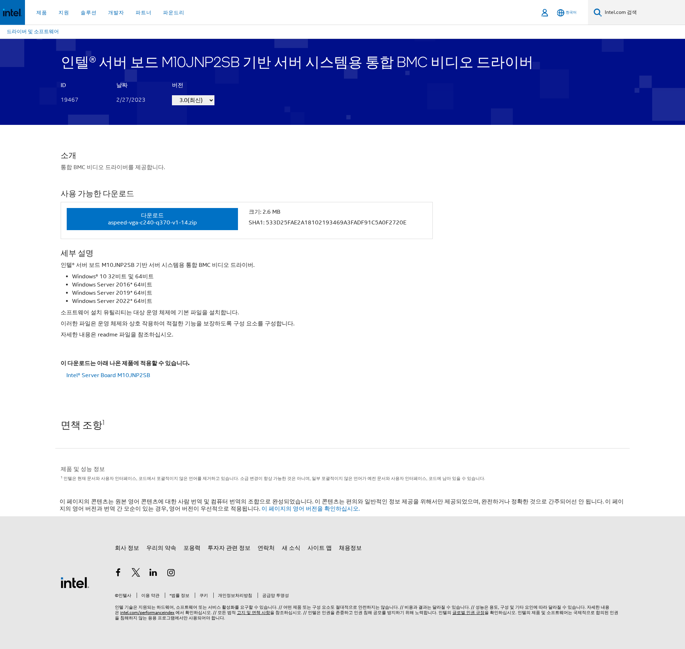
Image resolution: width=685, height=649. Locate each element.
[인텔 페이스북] (118, 573)
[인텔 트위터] (136, 573)
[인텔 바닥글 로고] (75, 582)
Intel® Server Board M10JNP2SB (108, 375)
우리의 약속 (161, 548)
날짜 (122, 85)
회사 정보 (127, 548)
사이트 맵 (320, 548)
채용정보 (350, 548)
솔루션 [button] (89, 12)
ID (63, 85)
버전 (177, 85)
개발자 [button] (116, 12)
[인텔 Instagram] (171, 573)
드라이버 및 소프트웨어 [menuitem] (33, 31)
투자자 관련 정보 (229, 548)
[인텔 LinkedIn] (153, 573)
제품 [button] (41, 12)
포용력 (192, 548)
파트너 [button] (144, 12)
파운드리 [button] (173, 12)
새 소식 (291, 548)
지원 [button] (64, 12)
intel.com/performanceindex (147, 612)
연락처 (266, 548)
